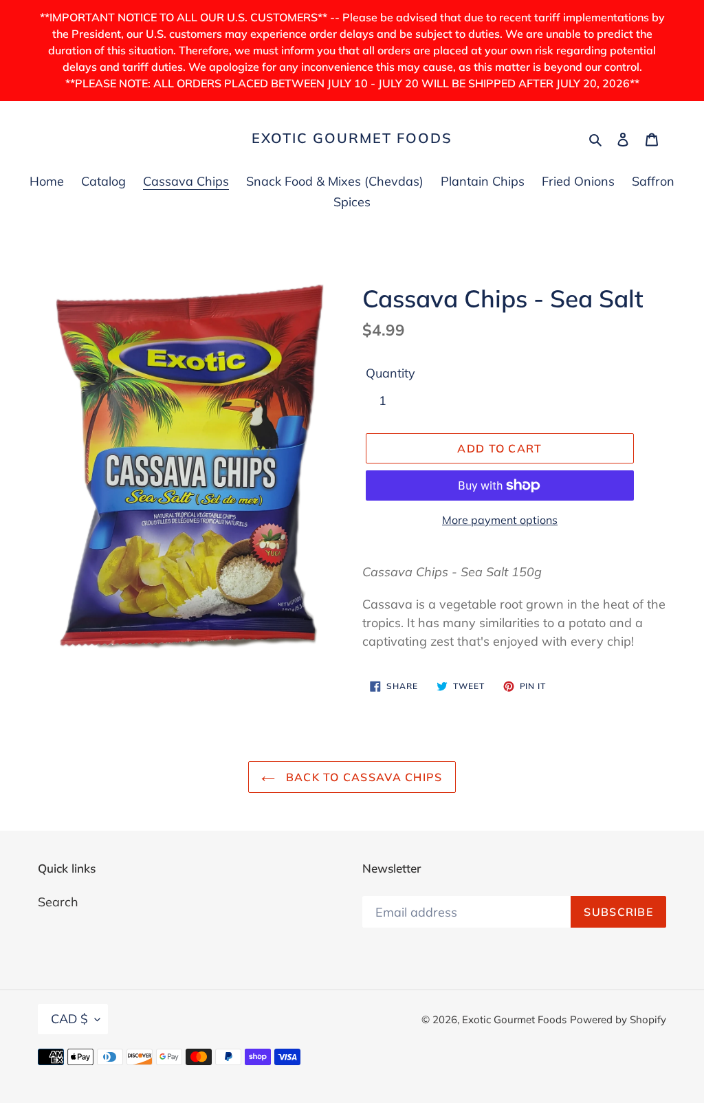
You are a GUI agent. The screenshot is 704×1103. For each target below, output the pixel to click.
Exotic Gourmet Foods (352, 138)
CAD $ (69, 1019)
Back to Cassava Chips (362, 777)
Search (58, 902)
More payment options (500, 520)
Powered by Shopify (618, 1019)
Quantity (390, 373)
